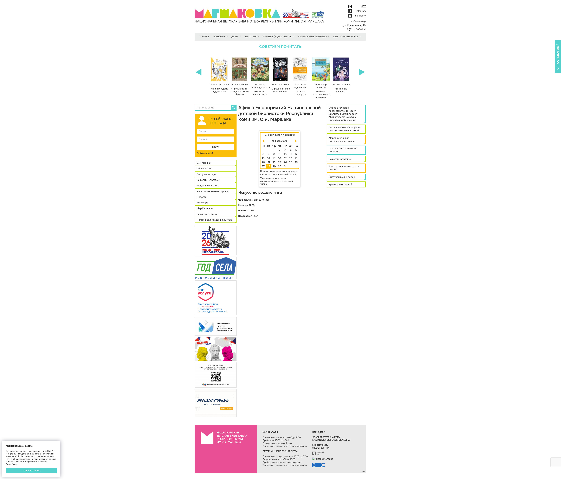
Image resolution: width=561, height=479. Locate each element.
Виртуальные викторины (342, 177)
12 (296, 154)
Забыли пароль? (205, 153)
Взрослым (251, 36)
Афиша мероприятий (279, 135)
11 (291, 154)
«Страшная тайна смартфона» (280, 88)
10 (285, 154)
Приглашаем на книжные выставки (343, 150)
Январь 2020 (279, 140)
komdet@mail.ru (320, 445)
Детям (234, 36)
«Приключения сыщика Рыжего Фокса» (239, 89)
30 (279, 166)
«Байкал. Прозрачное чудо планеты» (320, 91)
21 (268, 162)
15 (274, 158)
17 (285, 158)
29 (274, 166)
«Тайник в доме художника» (219, 88)
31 (285, 166)
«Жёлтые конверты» (300, 89)
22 (274, 162)
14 (268, 158)
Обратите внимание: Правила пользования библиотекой (345, 129)
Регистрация (218, 123)
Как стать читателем (208, 179)
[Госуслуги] (215, 297)
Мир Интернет (205, 208)
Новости (202, 197)
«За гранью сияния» (340, 88)
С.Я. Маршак (204, 162)
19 (296, 158)
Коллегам (202, 202)
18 (290, 158)
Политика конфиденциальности (215, 219)
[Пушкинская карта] (215, 348)
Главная (204, 36)
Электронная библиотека (312, 36)
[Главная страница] (259, 11)
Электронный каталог (345, 36)
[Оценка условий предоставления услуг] (215, 374)
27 (263, 166)
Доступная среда (206, 174)
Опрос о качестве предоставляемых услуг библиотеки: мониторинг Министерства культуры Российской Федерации (343, 114)
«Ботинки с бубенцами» (260, 89)
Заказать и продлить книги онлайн (344, 168)
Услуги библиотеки (207, 185)
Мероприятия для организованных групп (342, 140)
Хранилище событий (340, 184)
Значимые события (207, 214)
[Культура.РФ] (215, 402)
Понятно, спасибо (31, 470)
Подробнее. (11, 464)
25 (290, 162)
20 (263, 162)
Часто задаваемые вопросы (212, 191)
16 (279, 158)
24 (285, 162)
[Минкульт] (215, 325)
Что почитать (220, 36)
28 (268, 166)
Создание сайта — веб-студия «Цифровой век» (318, 453)
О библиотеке (204, 168)
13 (263, 158)
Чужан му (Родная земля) (277, 36)
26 (296, 162)
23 (279, 162)
